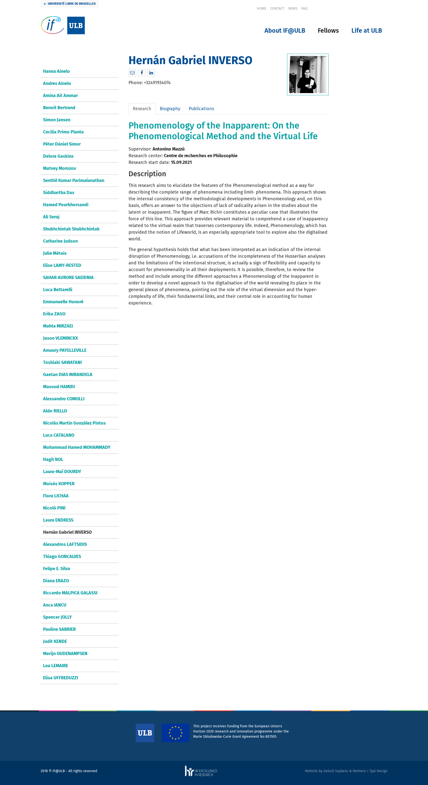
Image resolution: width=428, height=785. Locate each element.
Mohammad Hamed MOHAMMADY (76, 447)
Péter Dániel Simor (62, 144)
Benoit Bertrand (59, 107)
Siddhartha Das (58, 192)
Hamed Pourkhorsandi (65, 204)
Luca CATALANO (58, 435)
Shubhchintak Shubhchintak (71, 229)
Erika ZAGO (54, 314)
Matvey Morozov (59, 168)
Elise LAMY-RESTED (62, 265)
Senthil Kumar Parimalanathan (73, 180)
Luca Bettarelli (57, 289)
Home (261, 8)
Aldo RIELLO (55, 411)
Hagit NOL (53, 459)
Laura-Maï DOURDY (62, 471)
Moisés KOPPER (59, 483)
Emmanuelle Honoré (63, 301)
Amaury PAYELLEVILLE (64, 350)
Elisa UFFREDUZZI (60, 678)
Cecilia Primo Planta (63, 132)
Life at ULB (366, 30)
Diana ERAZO (56, 580)
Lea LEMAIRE (55, 665)
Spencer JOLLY (57, 617)
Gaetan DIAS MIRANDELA (67, 374)
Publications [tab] (201, 108)
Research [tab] (142, 108)
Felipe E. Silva (56, 568)
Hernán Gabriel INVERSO (67, 532)
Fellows (328, 30)
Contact (277, 8)
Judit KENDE (55, 641)
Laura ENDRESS (58, 520)
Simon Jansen (56, 120)
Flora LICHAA (56, 496)
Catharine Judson (60, 241)
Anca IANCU (54, 605)
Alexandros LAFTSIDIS (65, 544)
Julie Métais (55, 253)
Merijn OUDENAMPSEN (65, 653)
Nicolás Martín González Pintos (74, 423)
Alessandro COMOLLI (63, 399)
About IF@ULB (285, 30)
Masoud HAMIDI (59, 386)
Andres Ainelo (57, 83)
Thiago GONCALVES (62, 556)
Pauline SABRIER (59, 629)
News (292, 8)
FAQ (304, 8)
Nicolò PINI (54, 508)
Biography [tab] (170, 108)
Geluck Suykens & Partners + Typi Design (355, 771)
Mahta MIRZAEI (58, 326)
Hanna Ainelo (56, 71)
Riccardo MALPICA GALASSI (70, 593)
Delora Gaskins (58, 156)
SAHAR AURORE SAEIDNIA (68, 277)
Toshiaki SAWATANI (62, 362)
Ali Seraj (51, 217)
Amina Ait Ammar (60, 95)
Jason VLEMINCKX (60, 338)
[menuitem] (261, 8)
